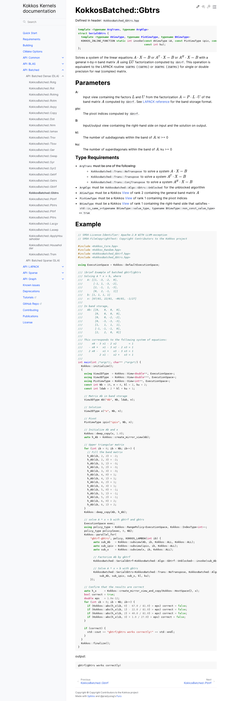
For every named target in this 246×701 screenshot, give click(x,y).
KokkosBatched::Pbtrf (43, 199)
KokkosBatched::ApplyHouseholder (45, 237)
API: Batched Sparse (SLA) (43, 260)
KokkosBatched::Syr (41, 162)
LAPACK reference (156, 102)
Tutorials (28, 297)
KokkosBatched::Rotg (42, 82)
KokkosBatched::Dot (42, 119)
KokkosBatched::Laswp (43, 229)
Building (28, 45)
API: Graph (29, 278)
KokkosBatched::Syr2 (42, 168)
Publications (30, 316)
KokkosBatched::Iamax (43, 131)
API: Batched (31, 69)
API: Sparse (30, 272)
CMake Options (32, 51)
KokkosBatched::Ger (42, 149)
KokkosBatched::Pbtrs (43, 205)
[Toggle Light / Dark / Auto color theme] (209, 7)
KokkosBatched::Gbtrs (44, 192)
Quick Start (30, 33)
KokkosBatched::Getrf (43, 174)
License (27, 322)
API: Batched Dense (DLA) (42, 76)
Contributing (30, 310)
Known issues (31, 285)
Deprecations (31, 291)
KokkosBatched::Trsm (42, 254)
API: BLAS (29, 63)
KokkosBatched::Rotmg (43, 94)
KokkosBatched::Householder (45, 246)
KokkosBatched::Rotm (43, 100)
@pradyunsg (107, 696)
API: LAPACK (31, 266)
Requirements (31, 39)
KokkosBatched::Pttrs (42, 217)
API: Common (31, 57)
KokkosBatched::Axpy (43, 106)
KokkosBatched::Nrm (42, 125)
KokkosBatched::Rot (41, 88)
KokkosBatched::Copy (43, 112)
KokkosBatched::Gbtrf (43, 186)
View (125, 193)
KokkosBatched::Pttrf (42, 211)
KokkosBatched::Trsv (42, 137)
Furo (118, 696)
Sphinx (91, 696)
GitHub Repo (31, 303)
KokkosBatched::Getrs (43, 180)
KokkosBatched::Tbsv (43, 143)
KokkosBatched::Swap (43, 156)
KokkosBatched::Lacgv (43, 223)
